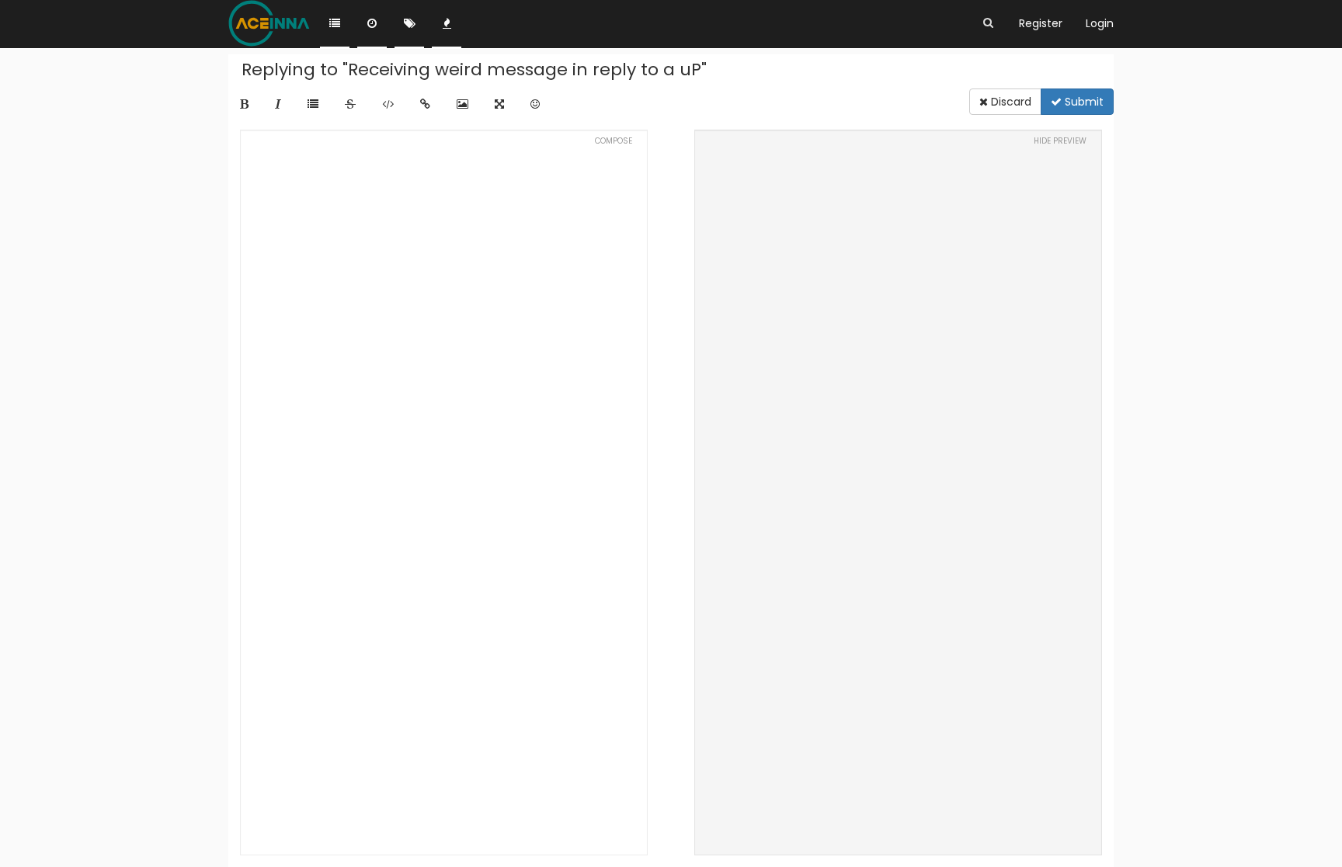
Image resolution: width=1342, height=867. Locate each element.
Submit (1083, 101)
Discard (1009, 101)
